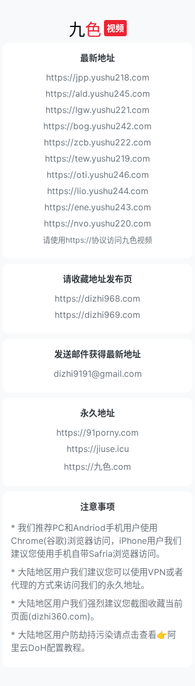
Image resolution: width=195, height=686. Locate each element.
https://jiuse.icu (98, 448)
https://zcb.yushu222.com (97, 142)
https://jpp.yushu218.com (98, 77)
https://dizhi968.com (97, 298)
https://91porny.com (97, 432)
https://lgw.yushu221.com (98, 109)
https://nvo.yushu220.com (97, 223)
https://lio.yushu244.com (97, 190)
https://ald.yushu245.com (98, 93)
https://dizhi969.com (97, 314)
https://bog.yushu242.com (97, 126)
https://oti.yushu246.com (98, 174)
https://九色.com (97, 466)
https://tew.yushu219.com (97, 158)
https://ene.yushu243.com (97, 207)
